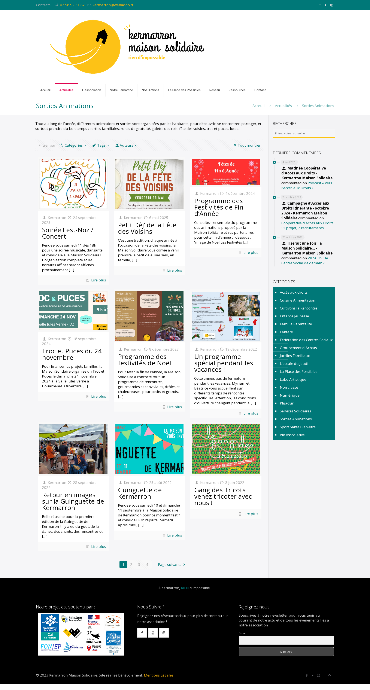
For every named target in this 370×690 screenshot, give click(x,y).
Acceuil (258, 105)
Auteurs (126, 145)
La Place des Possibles (298, 371)
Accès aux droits (293, 292)
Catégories (74, 145)
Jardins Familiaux (295, 355)
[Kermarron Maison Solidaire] (128, 47)
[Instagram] (332, 5)
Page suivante (170, 564)
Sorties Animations (296, 418)
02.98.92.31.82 (72, 4)
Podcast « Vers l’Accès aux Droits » (306, 185)
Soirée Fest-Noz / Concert (67, 233)
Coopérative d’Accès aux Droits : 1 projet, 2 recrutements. (307, 225)
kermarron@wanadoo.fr (112, 4)
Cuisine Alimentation (297, 300)
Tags (101, 145)
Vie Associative (292, 434)
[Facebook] (320, 5)
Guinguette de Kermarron (140, 493)
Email (242, 633)
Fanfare (286, 331)
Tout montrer (249, 145)
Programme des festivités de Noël (144, 359)
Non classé (289, 387)
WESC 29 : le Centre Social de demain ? (304, 260)
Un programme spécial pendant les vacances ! (223, 363)
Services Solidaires (295, 411)
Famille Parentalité (296, 323)
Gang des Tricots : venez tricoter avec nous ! (223, 496)
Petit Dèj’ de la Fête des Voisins (147, 228)
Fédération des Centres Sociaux (306, 339)
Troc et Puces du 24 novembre (72, 354)
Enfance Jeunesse (294, 316)
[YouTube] (326, 5)
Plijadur (287, 403)
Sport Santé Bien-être (298, 426)
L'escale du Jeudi (294, 363)
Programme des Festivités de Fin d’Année (218, 207)
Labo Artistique (293, 379)
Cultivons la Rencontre (298, 308)
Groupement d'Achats (298, 347)
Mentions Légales (158, 675)
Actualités (283, 105)
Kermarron (57, 217)
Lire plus (98, 280)
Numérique (290, 395)
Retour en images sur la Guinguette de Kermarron (73, 501)
